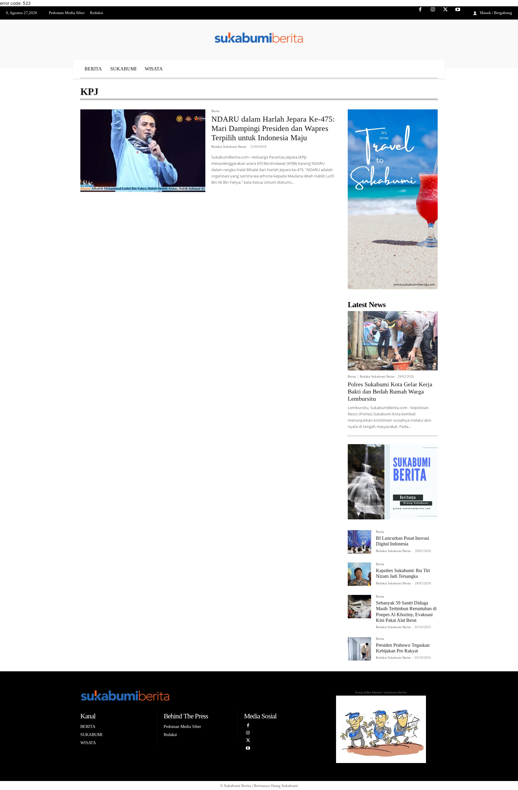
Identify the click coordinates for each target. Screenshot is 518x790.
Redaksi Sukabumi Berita (228, 146)
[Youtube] (457, 13)
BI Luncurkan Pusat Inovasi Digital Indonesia (402, 541)
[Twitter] (445, 13)
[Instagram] (433, 13)
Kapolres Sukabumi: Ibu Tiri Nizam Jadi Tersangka (403, 573)
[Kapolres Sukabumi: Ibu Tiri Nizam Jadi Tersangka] (359, 574)
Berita (215, 111)
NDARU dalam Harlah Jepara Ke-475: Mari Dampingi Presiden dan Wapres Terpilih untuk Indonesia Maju (273, 128)
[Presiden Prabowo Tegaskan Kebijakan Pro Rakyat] (359, 649)
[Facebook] (420, 13)
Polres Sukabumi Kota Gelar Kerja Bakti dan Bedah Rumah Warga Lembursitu (390, 391)
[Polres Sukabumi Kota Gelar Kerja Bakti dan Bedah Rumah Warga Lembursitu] (393, 340)
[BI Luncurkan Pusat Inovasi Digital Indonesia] (359, 542)
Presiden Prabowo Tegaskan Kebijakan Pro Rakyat (403, 648)
